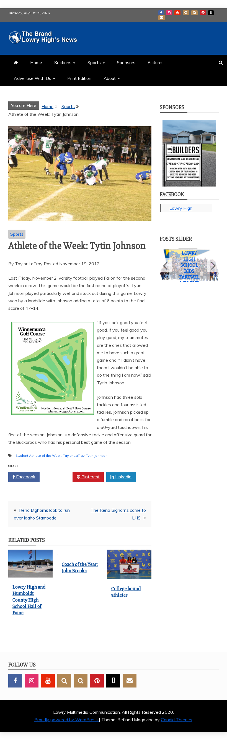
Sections (62, 62)
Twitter (58, 476)
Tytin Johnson (96, 455)
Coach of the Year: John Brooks (80, 567)
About (110, 78)
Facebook (161, 12)
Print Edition (79, 78)
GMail (161, 17)
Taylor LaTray (73, 455)
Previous (166, 268)
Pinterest (203, 12)
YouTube (177, 12)
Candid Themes (176, 719)
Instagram (169, 12)
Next (213, 268)
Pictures (156, 62)
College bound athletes (126, 592)
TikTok (211, 12)
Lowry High (180, 208)
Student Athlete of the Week (38, 455)
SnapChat (186, 12)
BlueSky (194, 12)
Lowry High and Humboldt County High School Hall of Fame (28, 600)
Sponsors (126, 62)
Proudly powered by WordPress (66, 719)
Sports (94, 62)
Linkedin (122, 476)
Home (36, 62)
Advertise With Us (32, 78)
